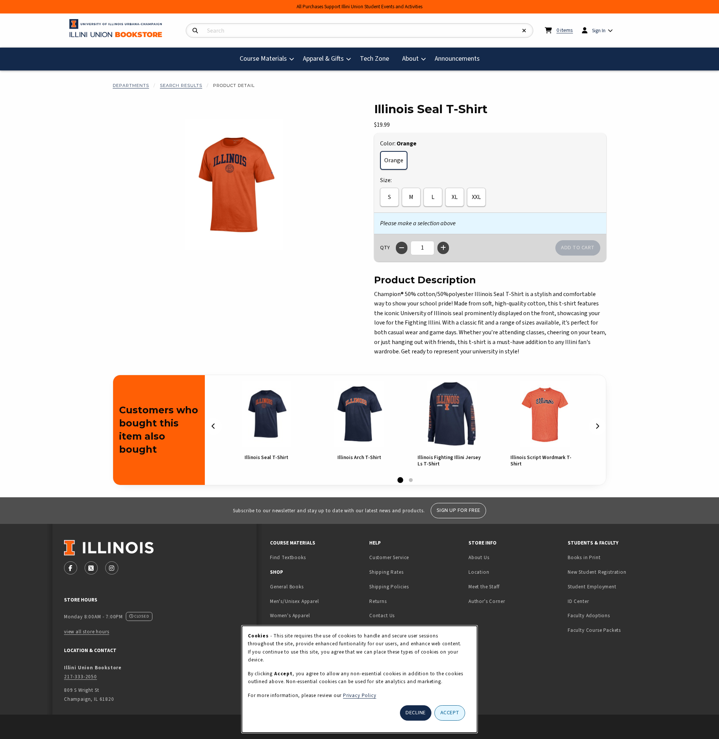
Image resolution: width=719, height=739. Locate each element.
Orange (393, 160)
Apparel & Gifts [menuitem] (323, 58)
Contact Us (382, 615)
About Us (478, 557)
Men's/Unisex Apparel (294, 601)
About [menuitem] (410, 58)
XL (455, 197)
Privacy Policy (359, 695)
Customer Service (389, 557)
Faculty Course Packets (594, 630)
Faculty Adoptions (589, 615)
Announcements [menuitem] (457, 58)
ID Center (602, 601)
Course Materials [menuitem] (263, 58)
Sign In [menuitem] (599, 30)
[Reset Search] (524, 30)
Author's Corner (486, 601)
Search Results (181, 85)
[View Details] (266, 414)
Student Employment (614, 586)
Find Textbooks (288, 557)
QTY (385, 247)
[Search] (195, 30)
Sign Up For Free (458, 510)
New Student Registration (597, 572)
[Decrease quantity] (401, 248)
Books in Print (607, 557)
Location (478, 572)
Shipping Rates (386, 572)
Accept (449, 713)
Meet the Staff (484, 586)
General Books (287, 586)
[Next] (597, 426)
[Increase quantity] (443, 248)
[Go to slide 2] (410, 480)
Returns (378, 601)
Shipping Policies (389, 586)
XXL (476, 197)
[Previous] (213, 426)
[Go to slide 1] (400, 480)
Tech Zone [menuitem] (377, 58)
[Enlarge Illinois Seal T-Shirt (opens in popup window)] (234, 184)
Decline (416, 713)
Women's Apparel (290, 615)
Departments (131, 85)
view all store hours (86, 631)
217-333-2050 (80, 676)
